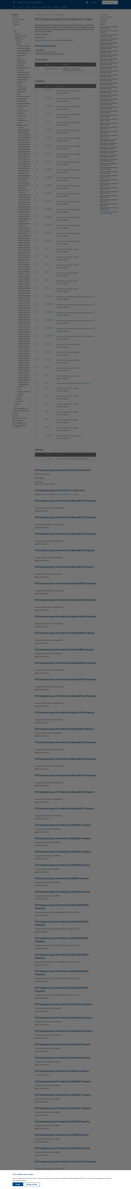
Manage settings (31, 1184)
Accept (17, 1184)
